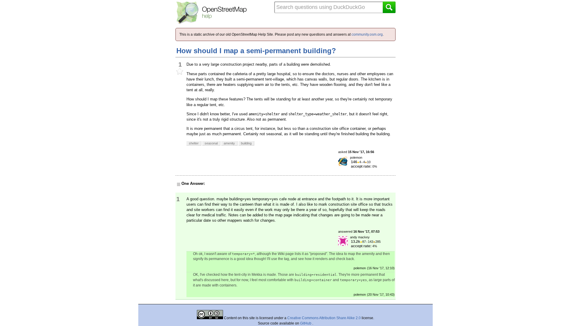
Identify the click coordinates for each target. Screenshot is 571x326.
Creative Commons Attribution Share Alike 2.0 (324, 318)
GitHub (306, 323)
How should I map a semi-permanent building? (256, 51)
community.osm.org (367, 34)
